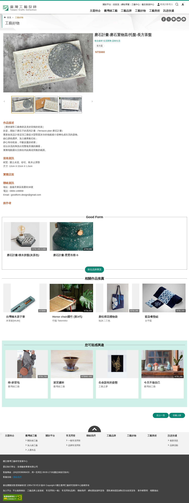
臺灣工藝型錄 (19, 8)
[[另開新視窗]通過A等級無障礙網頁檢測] (12, 497)
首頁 (9, 17)
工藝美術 (154, 10)
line (173, 19)
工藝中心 (136, 4)
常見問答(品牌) (68, 490)
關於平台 (107, 4)
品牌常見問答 (74, 445)
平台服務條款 (19, 490)
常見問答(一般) (53, 490)
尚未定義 (94, 428)
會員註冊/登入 (166, 4)
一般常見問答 (74, 440)
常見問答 (70, 435)
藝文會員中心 (148, 4)
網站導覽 (125, 4)
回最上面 (177, 415)
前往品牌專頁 (94, 269)
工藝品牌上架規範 (35, 490)
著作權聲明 (143, 490)
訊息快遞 (168, 10)
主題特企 (95, 10)
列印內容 (183, 19)
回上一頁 (161, 415)
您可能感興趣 (94, 345)
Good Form (94, 217)
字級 (182, 4)
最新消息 (174, 440)
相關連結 (154, 490)
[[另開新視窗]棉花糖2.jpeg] (48, 63)
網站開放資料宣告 (96, 490)
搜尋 (177, 4)
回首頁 (116, 4)
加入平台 (7, 490)
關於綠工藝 (32, 440)
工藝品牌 (126, 10)
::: (1, 434)
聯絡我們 (91, 435)
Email (178, 19)
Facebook (163, 19)
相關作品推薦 (94, 278)
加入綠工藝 (32, 445)
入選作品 (31, 450)
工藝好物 (140, 10)
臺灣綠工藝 (111, 10)
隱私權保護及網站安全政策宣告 (121, 490)
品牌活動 (174, 445)
